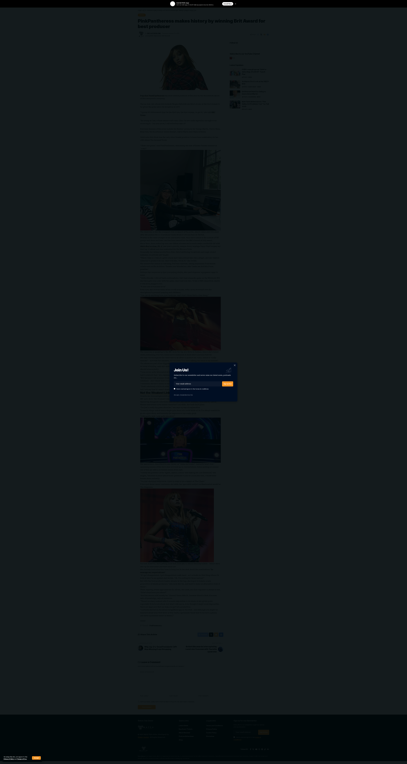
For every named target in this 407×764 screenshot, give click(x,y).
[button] (36, 758)
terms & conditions (202, 389)
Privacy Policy (9, 759)
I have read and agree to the (192, 389)
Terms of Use (22, 759)
